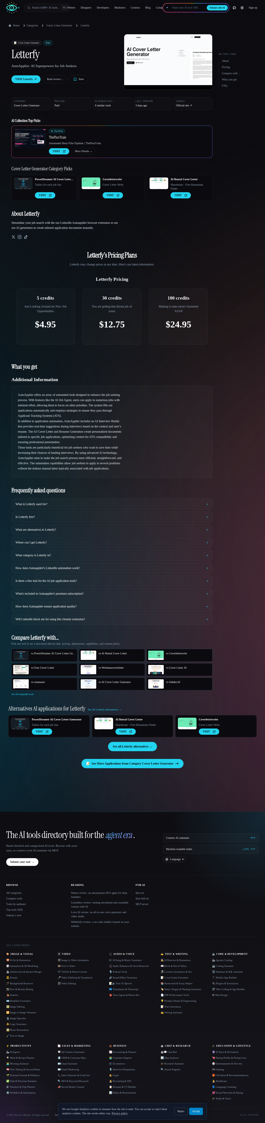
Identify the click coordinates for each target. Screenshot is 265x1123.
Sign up (253, 7)
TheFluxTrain (57, 137)
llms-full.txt (142, 898)
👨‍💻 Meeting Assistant (17, 1063)
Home (16, 25)
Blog (148, 7)
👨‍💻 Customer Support (120, 1057)
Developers (103, 7)
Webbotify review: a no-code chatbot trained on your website (100, 924)
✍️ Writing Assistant (171, 1012)
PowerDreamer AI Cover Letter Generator (53, 179)
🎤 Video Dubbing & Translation (75, 977)
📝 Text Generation (171, 1006)
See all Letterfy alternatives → (132, 746)
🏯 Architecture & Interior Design (24, 971)
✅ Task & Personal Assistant (21, 1081)
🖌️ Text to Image (15, 1035)
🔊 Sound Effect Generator (123, 977)
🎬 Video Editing (67, 983)
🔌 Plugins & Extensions (225, 983)
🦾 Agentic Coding (222, 960)
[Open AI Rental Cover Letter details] (159, 183)
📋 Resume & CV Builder (122, 1086)
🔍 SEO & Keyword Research (73, 1081)
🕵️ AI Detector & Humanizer (176, 960)
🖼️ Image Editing (15, 1006)
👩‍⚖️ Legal (114, 1075)
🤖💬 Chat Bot (169, 1052)
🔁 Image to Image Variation (21, 1012)
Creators (135, 7)
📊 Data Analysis (170, 1057)
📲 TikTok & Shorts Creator (72, 971)
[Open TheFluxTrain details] (30, 138)
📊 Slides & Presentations (122, 1092)
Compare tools (14, 898)
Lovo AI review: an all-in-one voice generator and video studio (98, 914)
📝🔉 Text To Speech (120, 983)
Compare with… (231, 73)
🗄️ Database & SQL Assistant (227, 971)
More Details (84, 151)
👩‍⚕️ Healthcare (219, 1081)
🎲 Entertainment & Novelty (227, 1063)
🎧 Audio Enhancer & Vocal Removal (129, 966)
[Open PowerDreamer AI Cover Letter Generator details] (23, 183)
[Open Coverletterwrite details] (91, 183)
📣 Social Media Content (71, 1086)
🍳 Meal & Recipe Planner (20, 1057)
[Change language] (242, 7)
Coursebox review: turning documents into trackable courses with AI (99, 904)
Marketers (119, 7)
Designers (86, 7)
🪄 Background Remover (19, 983)
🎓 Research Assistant (172, 1063)
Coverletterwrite (112, 179)
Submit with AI (217, 7)
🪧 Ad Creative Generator (71, 1052)
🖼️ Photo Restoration (17, 1029)
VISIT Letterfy (26, 79)
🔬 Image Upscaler (16, 1018)
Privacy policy (119, 1113)
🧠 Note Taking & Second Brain (23, 1069)
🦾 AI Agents (13, 1052)
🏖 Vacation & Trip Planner (20, 1086)
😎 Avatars (11, 977)
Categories (32, 25)
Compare (161, 7)
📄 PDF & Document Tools (175, 995)
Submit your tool (22, 861)
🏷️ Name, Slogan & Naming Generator (181, 989)
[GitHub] (234, 7)
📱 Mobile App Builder (224, 977)
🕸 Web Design (220, 995)
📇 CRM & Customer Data (72, 1057)
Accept (196, 1111)
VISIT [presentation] (56, 151)
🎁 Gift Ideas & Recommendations (230, 1075)
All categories (13, 892)
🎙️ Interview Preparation (122, 1069)
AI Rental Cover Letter (184, 179)
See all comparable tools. (22, 694)
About (225, 60)
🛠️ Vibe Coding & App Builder (228, 989)
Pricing (226, 67)
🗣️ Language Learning (224, 1086)
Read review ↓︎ (55, 79)
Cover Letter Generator (59, 25)
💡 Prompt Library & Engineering (178, 1000)
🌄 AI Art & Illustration (18, 960)
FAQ (224, 85)
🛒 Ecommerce (117, 1063)
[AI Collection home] (12, 8)
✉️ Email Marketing (68, 1069)
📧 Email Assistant (67, 1063)
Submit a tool (13, 915)
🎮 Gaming (218, 1069)
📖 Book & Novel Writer (174, 966)
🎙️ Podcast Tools (118, 971)
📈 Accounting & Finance (122, 1052)
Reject (181, 1111)
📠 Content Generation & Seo (176, 971)
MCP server (142, 904)
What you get (229, 79)
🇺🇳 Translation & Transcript (124, 989)
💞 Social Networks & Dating (227, 1092)
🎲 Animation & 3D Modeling (22, 966)
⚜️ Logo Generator (16, 1024)
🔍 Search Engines (170, 1069)
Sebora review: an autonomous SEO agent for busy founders (99, 894)
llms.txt (140, 892)
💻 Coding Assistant (223, 966)
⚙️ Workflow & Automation (21, 1092)
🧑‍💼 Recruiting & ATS (120, 1081)
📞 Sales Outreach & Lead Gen (74, 1075)
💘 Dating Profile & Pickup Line (229, 1057)
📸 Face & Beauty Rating (19, 989)
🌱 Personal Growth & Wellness (23, 1075)
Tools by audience (16, 904)
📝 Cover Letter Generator (174, 977)
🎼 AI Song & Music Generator (125, 960)
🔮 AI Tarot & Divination (225, 1052)
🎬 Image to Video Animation (73, 960)
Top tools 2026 (14, 909)
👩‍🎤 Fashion (12, 995)
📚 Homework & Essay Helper (176, 983)
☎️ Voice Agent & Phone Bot (124, 995)
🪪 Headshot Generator (18, 1000)
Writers (71, 7)
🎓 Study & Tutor (221, 1098)
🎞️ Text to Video (66, 966)
